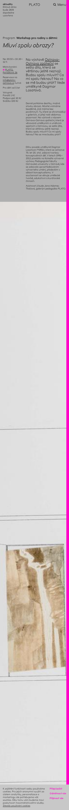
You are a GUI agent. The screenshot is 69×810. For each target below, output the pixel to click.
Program (9, 38)
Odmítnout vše (58, 793)
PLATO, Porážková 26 (10, 71)
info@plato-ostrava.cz (9, 81)
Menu (62, 5)
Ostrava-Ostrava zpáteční (43, 61)
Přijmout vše (56, 798)
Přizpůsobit (56, 788)
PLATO (34, 5)
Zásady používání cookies (16, 805)
